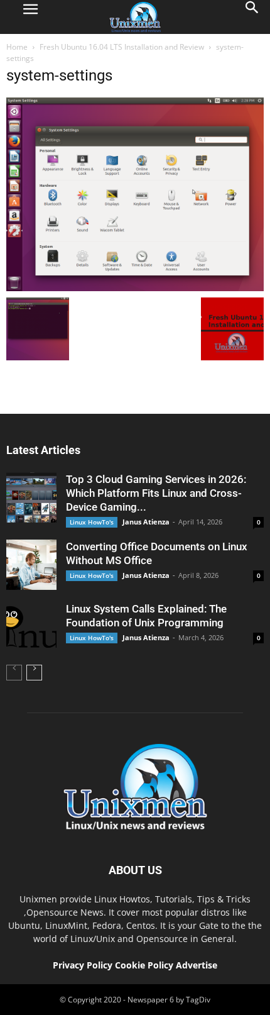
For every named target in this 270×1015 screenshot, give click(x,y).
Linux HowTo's (92, 522)
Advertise (196, 965)
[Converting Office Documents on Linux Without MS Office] (31, 565)
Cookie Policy (145, 965)
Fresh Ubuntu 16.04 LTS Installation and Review (122, 47)
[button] (252, 17)
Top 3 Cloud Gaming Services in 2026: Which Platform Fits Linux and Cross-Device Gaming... (156, 493)
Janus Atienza (146, 521)
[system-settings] (135, 288)
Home (17, 47)
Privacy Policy (82, 965)
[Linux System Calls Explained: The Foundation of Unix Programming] (31, 627)
